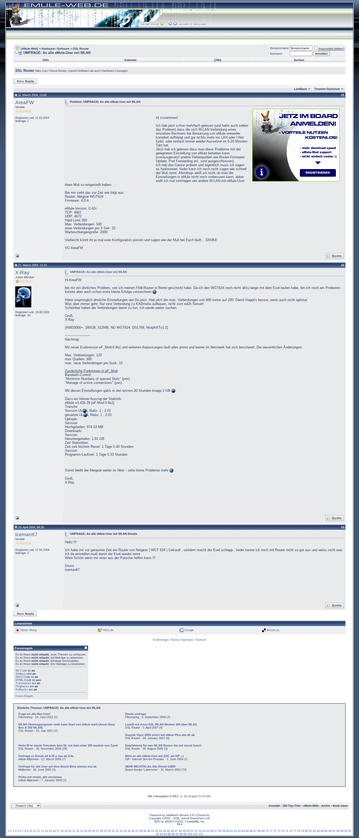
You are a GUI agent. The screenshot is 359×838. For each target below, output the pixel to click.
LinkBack (300, 88)
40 (148, 830)
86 (330, 830)
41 (152, 830)
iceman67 (26, 534)
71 (271, 830)
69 (263, 830)
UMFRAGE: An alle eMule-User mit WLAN (98, 271)
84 (322, 830)
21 (73, 830)
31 (113, 830)
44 (164, 830)
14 (46, 830)
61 (231, 830)
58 (219, 830)
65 (247, 830)
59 (223, 830)
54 (204, 830)
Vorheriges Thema (167, 639)
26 (93, 830)
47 (176, 830)
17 (58, 830)
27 (97, 830)
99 (185, 834)
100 (189, 834)
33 (121, 830)
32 (117, 830)
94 (165, 834)
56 (211, 830)
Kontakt (274, 805)
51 (192, 830)
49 (184, 830)
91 (349, 830)
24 (85, 830)
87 (334, 830)
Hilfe (46, 60)
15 (50, 830)
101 (195, 834)
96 (173, 834)
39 (144, 830)
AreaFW (24, 102)
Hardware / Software (55, 48)
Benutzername (279, 48)
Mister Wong (28, 630)
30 (109, 830)
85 (326, 830)
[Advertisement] (109, 144)
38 (140, 830)
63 (239, 830)
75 (286, 830)
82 (314, 830)
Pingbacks (22, 686)
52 (196, 830)
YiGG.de (108, 630)
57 (215, 830)
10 (30, 830)
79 (302, 830)
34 (125, 830)
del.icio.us (273, 630)
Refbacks (22, 689)
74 (282, 830)
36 (133, 830)
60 (227, 830)
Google (189, 630)
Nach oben (340, 805)
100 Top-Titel (291, 805)
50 (188, 830)
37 (137, 830)
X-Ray (22, 272)
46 (172, 830)
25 (89, 830)
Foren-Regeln (24, 696)
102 (200, 834)
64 (243, 830)
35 (129, 830)
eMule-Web (311, 805)
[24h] (217, 60)
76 (290, 830)
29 (105, 830)
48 (180, 830)
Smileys (20, 673)
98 (181, 834)
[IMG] (19, 676)
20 (69, 830)
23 (81, 830)
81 (310, 830)
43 (160, 830)
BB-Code (21, 670)
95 (169, 834)
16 (54, 830)
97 (177, 834)
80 (306, 830)
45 (168, 830)
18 (62, 830)
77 (294, 830)
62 (235, 830)
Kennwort (276, 53)
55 (207, 830)
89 (341, 830)
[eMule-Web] (29, 48)
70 (267, 830)
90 (345, 830)
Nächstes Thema (192, 639)
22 (77, 830)
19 (66, 830)
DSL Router (81, 48)
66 (251, 830)
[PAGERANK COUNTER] (179, 824)
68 (259, 830)
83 (318, 830)
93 (161, 834)
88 (338, 830)
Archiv (325, 805)
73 (278, 830)
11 (34, 830)
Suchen (299, 60)
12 (38, 830)
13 (42, 830)
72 (274, 830)
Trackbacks (23, 683)
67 (255, 830)
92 (157, 834)
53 (200, 830)
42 (156, 830)
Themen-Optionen (327, 88)
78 (298, 830)
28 (101, 830)
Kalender (130, 60)
